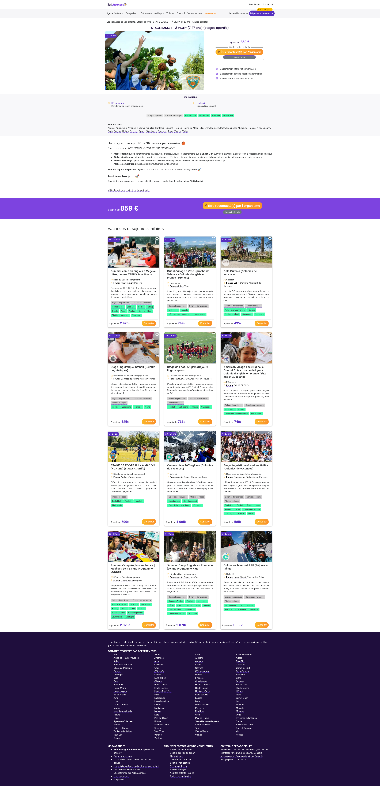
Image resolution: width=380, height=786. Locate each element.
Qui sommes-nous (123, 756)
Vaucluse (118, 734)
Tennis (249, 505)
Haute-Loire (241, 684)
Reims (125, 131)
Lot (237, 701)
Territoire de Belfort (123, 731)
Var (237, 731)
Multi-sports (173, 310)
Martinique (159, 708)
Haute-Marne (120, 688)
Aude (156, 661)
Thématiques (176, 756)
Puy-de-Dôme (202, 718)
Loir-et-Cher (242, 698)
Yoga (123, 311)
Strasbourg (151, 131)
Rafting (150, 307)
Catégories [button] (131, 13)
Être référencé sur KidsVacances (130, 773)
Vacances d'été (194, 13)
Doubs (157, 674)
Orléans (266, 128)
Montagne (136, 315)
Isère (238, 694)
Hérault (239, 691)
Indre (156, 694)
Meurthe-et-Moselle (123, 711)
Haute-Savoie (127, 283)
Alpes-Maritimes (244, 654)
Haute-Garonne (202, 684)
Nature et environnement (235, 310)
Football (216, 115)
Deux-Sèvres (242, 671)
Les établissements (238, 13)
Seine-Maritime (202, 724)
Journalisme (117, 617)
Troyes (177, 131)
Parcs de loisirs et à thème (179, 505)
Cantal (198, 664)
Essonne (240, 674)
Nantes (252, 128)
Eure (116, 678)
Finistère (199, 678)
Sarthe (239, 721)
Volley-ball (228, 115)
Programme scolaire (242, 753)
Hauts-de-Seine (202, 691)
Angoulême (121, 128)
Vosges (239, 734)
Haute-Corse (160, 684)
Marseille (214, 128)
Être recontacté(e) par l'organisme (241, 52)
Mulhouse (242, 128)
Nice (259, 128)
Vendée (158, 734)
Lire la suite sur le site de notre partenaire (130, 190)
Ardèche (199, 658)
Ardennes (159, 658)
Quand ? (181, 13)
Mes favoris (255, 4)
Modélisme (259, 314)
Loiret (198, 701)
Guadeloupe (201, 681)
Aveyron (199, 661)
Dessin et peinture (135, 613)
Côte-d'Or (159, 671)
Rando (115, 311)
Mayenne (199, 708)
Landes (198, 698)
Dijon (176, 128)
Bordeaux (159, 128)
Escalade (131, 307)
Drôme (180, 286)
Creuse (117, 671)
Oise (197, 714)
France (199, 106)
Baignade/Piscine (119, 604)
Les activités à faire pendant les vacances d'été (136, 766)
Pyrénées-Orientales (124, 721)
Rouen (142, 131)
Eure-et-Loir (160, 678)
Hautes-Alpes (120, 691)
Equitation (204, 115)
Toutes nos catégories (180, 776)
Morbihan (199, 711)
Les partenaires (121, 776)
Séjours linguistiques (120, 303)
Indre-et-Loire (201, 694)
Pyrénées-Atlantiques (246, 718)
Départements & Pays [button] (151, 13)
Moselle (240, 711)
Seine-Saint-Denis (245, 724)
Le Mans (194, 128)
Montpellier (231, 128)
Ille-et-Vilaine (120, 694)
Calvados (159, 664)
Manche (240, 704)
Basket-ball (190, 115)
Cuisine (252, 310)
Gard (238, 678)
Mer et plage (200, 314)
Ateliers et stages (173, 115)
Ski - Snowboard (190, 501)
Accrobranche (118, 307)
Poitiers (117, 131)
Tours (170, 131)
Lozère (157, 704)
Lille (201, 128)
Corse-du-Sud (243, 668)
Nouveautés (210, 13)
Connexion (268, 4)
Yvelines (158, 738)
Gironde (158, 681)
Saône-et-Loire (128, 477)
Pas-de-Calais (161, 718)
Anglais (132, 311)
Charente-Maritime (123, 668)
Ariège (239, 658)
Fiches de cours (228, 749)
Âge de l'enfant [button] (114, 13)
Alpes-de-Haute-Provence (126, 658)
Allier (205, 106)
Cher (156, 668)
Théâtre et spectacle (120, 315)
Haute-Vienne (242, 688)
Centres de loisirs (254, 497)
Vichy (185, 131)
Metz (222, 128)
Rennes (133, 131)
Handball (138, 501)
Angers (111, 128)
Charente (240, 664)
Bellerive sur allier (145, 128)
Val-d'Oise (159, 731)
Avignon (132, 128)
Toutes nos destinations (181, 749)
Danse (237, 509)
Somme (158, 728)
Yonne (117, 738)
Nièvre (117, 714)
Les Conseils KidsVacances (127, 769)
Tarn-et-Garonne (244, 728)
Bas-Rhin (240, 661)
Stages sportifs (154, 115)
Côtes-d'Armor (202, 671)
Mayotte (240, 708)
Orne (238, 714)
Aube (116, 661)
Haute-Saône (201, 688)
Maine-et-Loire (202, 704)
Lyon (207, 128)
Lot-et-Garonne (241, 283)
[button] (112, 60)
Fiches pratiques (246, 749)
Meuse (157, 711)
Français (137, 407)
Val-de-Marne (201, 731)
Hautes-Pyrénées (162, 691)
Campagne (246, 314)
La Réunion (159, 698)
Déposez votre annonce (261, 13)
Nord (156, 714)
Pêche (140, 307)
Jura (116, 698)
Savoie (117, 724)
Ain (115, 654)
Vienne (198, 734)
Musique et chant (232, 314)
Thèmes (170, 13)
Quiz (258, 749)
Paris (110, 131)
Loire (116, 701)
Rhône (157, 721)
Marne (117, 708)
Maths (147, 407)
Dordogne (118, 674)
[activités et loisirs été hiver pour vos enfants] (116, 4)
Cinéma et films (145, 311)
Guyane (240, 681)
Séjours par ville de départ (182, 753)
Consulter (149, 323)
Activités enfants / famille (182, 773)
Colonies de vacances (142, 303)
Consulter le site (239, 57)
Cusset (169, 128)
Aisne (157, 654)
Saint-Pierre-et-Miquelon (207, 721)
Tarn (197, 728)
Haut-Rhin (118, 684)
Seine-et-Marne (121, 728)
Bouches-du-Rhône (130, 379)
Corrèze (199, 668)
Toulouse (162, 131)
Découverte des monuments (180, 314)
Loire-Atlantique (161, 701)
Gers (116, 681)
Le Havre (184, 128)
